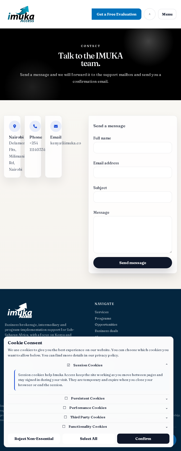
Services (102, 312)
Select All (88, 438)
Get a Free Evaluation (116, 14)
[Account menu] (150, 14)
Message (101, 212)
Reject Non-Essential (33, 438)
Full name (102, 138)
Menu (167, 14)
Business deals (106, 331)
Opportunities (106, 325)
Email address (106, 163)
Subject (100, 188)
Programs (103, 318)
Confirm (143, 438)
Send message (132, 262)
